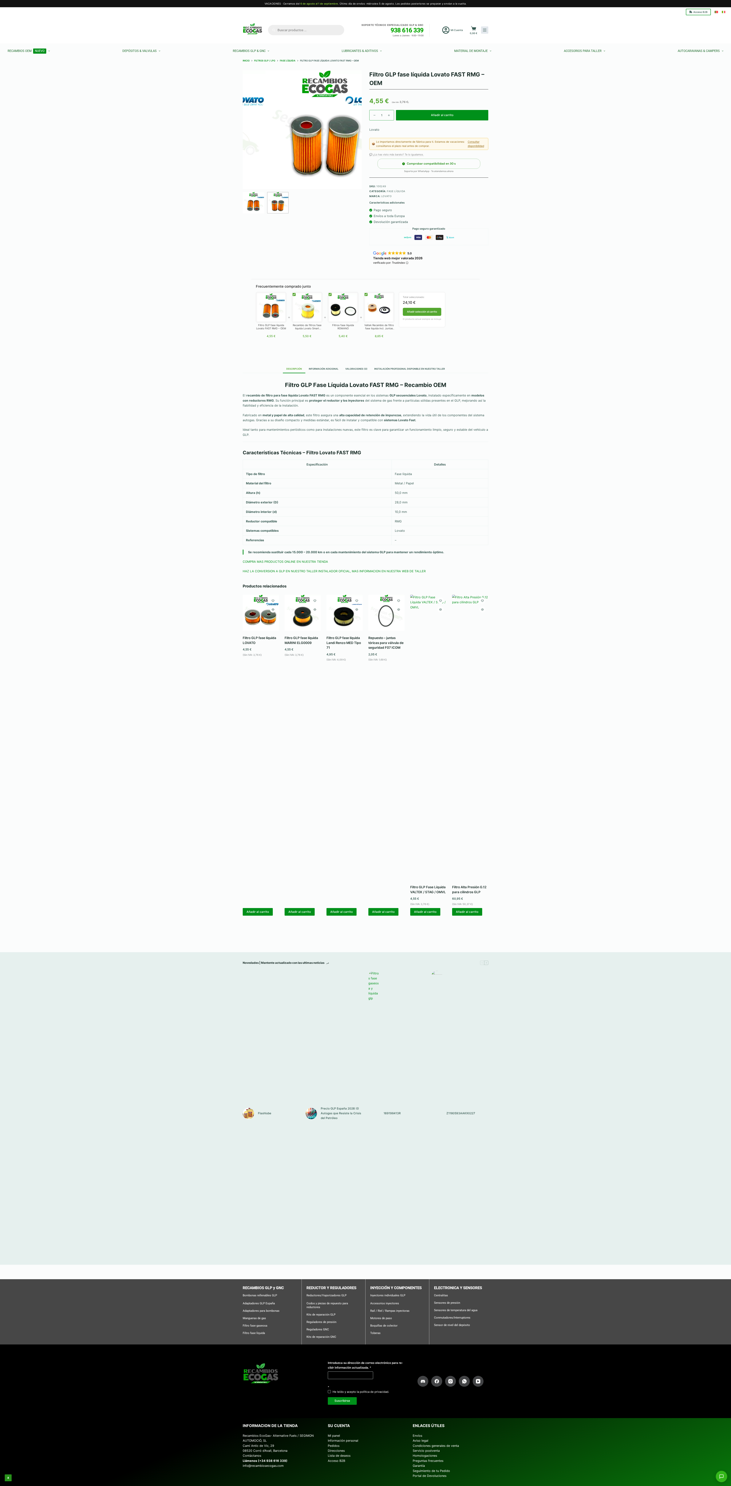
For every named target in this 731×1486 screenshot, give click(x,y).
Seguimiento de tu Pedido (431, 1470)
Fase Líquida (396, 191)
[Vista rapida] (273, 609)
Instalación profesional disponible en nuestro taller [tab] (409, 368)
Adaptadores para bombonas (261, 1310)
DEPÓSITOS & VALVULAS (139, 51)
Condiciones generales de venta (436, 1445)
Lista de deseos (339, 1455)
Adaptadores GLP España (259, 1303)
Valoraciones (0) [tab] (356, 368)
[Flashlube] (248, 1113)
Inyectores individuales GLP (387, 1295)
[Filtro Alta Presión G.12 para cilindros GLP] (470, 737)
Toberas (375, 1333)
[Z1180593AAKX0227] (437, 1113)
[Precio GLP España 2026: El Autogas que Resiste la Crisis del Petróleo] (311, 1113)
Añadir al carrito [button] (258, 912)
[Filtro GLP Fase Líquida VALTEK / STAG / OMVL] (428, 737)
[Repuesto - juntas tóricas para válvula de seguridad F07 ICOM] (386, 613)
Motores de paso (381, 1318)
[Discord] (423, 1381)
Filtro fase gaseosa (255, 1325)
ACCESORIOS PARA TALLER (583, 51)
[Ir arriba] (8, 1477)
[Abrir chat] (721, 1476)
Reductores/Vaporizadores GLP (326, 1295)
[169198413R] (374, 1113)
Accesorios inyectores (384, 1303)
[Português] (716, 12)
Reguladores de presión (321, 1322)
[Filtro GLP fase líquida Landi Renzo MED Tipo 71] (344, 613)
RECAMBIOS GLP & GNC (249, 51)
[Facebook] (436, 1381)
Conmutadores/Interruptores (452, 1317)
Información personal (343, 1440)
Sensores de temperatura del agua (455, 1310)
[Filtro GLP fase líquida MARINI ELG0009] (303, 613)
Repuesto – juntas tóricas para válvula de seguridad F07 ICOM (386, 642)
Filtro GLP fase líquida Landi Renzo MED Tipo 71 (343, 642)
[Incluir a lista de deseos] (273, 601)
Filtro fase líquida (254, 1333)
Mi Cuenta (457, 30)
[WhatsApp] (464, 1381)
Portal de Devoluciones (429, 1476)
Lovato (386, 196)
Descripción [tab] (294, 368)
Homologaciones (425, 1455)
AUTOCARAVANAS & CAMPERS (699, 51)
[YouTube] (478, 1381)
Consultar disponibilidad (476, 143)
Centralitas (441, 1295)
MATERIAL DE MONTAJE (471, 51)
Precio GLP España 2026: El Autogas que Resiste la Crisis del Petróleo (341, 1113)
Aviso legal (420, 1440)
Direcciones (336, 1451)
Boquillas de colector (383, 1325)
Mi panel (334, 1435)
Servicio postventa (426, 1451)
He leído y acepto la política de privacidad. (361, 1392)
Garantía (419, 1466)
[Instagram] (450, 1381)
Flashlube (264, 1113)
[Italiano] (723, 12)
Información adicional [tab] (323, 368)
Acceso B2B (700, 12)
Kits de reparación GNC (321, 1336)
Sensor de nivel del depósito (452, 1325)
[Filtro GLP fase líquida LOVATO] (261, 613)
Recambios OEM (26, 51)
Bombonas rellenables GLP (260, 1295)
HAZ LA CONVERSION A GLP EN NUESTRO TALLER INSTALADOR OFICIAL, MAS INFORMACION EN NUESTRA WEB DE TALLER (334, 571)
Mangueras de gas (254, 1318)
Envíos (417, 1435)
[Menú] (484, 30)
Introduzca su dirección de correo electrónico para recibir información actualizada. (365, 1365)
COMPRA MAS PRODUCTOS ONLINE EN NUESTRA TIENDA (285, 562)
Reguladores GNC (317, 1329)
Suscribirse (342, 1400)
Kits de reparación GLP (320, 1314)
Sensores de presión (447, 1303)
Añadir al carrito (442, 115)
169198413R (392, 1113)
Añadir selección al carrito (422, 311)
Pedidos (333, 1445)
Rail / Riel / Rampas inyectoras (389, 1310)
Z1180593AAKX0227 (460, 1113)
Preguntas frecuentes (428, 1461)
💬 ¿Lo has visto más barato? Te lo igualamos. (396, 154)
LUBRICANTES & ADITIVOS (360, 51)
